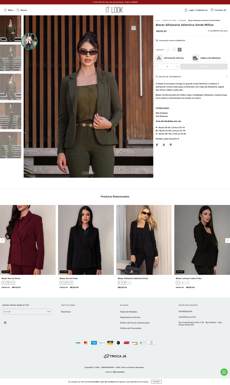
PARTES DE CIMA (169, 20)
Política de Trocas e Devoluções (134, 323)
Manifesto (66, 312)
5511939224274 (185, 311)
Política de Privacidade (130, 328)
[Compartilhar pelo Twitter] (164, 145)
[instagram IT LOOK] (5, 322)
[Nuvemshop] (115, 372)
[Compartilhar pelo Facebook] (157, 145)
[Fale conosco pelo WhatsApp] (224, 372)
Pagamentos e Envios (130, 317)
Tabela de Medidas (210, 58)
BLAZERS (182, 20)
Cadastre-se (201, 10)
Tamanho (160, 50)
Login (191, 10)
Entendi (156, 381)
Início (158, 20)
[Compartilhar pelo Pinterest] (170, 145)
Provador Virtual (174, 58)
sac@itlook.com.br (187, 317)
